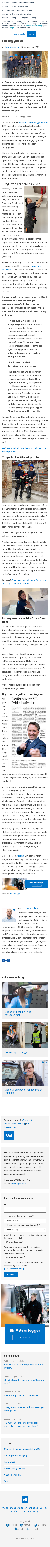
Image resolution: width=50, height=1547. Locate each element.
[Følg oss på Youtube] (21, 1525)
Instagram (41, 1525)
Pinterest (34, 1529)
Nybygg (21, 1123)
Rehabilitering (10, 1123)
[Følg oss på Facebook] (7, 1525)
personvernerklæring (34, 25)
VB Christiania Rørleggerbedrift (33, 122)
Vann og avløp (13, 1475)
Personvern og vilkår (25, 1538)
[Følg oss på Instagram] (35, 1525)
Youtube (28, 1525)
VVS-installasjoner (14, 1468)
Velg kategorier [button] (19, 34)
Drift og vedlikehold (15, 1456)
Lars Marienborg (12, 47)
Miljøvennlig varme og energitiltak (22, 1449)
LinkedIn (20, 1529)
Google (12, 27)
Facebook (13, 1525)
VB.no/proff (27, 1120)
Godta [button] (31, 34)
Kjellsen (20, 856)
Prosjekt (10, 1462)
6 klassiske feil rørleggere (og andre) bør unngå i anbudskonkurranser (24, 582)
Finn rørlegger (10, 1127)
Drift (28, 1123)
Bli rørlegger (15, 894)
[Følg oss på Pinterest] (28, 1529)
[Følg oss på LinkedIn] (15, 1529)
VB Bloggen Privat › (19, 1184)
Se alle (7, 1481)
